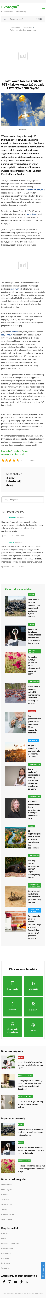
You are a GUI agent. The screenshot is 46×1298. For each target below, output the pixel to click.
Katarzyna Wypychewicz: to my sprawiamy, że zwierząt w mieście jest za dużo (34, 809)
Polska (20, 174)
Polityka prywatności (10, 1243)
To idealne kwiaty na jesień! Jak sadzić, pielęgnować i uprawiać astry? (34, 665)
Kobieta (4, 1195)
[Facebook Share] (28, 475)
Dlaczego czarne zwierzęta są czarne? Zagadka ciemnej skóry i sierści (34, 868)
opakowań (14, 289)
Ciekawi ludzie (7, 1214)
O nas (3, 1238)
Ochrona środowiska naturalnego (23, 30)
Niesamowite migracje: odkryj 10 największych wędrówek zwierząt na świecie (34, 694)
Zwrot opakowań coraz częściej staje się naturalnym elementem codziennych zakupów (34, 779)
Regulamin (6, 1253)
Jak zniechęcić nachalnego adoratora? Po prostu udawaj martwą (34, 896)
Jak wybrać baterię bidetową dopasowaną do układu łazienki (30, 1104)
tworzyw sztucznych (34, 190)
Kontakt (4, 1233)
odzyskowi (31, 214)
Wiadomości (6, 1185)
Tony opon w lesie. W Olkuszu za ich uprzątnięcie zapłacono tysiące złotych (34, 608)
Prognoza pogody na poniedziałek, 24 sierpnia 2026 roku (34, 751)
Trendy (4, 1209)
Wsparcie (5, 1268)
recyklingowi (6, 335)
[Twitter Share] (35, 475)
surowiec (14, 331)
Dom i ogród (6, 1190)
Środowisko (27, 27)
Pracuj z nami (7, 1248)
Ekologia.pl (15, 27)
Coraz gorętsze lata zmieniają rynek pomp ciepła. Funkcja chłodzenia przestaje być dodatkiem (30, 1084)
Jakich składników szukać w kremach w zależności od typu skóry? (30, 1065)
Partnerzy (5, 1263)
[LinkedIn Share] (28, 482)
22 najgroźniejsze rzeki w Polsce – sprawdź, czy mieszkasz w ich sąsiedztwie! (34, 839)
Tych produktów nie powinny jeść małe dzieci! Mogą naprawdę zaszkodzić (34, 724)
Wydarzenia (6, 1219)
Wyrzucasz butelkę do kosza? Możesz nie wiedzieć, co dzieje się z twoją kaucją (34, 636)
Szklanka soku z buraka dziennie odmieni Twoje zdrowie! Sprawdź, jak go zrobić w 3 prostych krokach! (34, 927)
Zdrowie (5, 1200)
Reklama (5, 1258)
